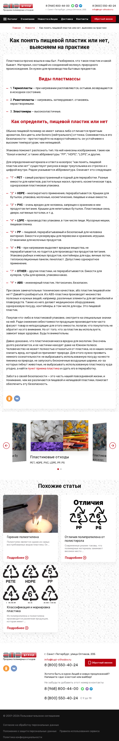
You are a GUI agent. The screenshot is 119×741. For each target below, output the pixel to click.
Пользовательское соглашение (40, 715)
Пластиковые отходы (49, 457)
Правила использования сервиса (79, 731)
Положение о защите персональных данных (30, 731)
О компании (27, 19)
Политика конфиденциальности (22, 737)
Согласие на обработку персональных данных (31, 725)
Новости (30, 27)
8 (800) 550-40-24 (104, 5)
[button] (6, 445)
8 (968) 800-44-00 (58, 5)
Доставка (67, 19)
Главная (16, 27)
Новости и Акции (48, 19)
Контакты (82, 19)
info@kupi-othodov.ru (102, 9)
